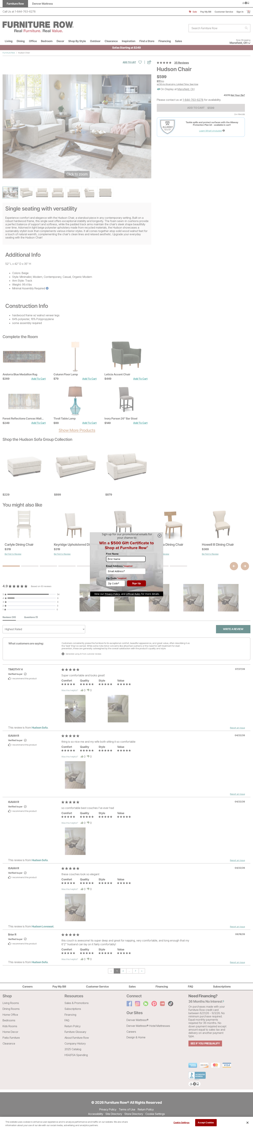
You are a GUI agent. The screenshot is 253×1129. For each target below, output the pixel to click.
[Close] (247, 1122)
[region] (126, 1123)
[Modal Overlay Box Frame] (126, 564)
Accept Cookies (206, 1122)
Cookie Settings (181, 1122)
